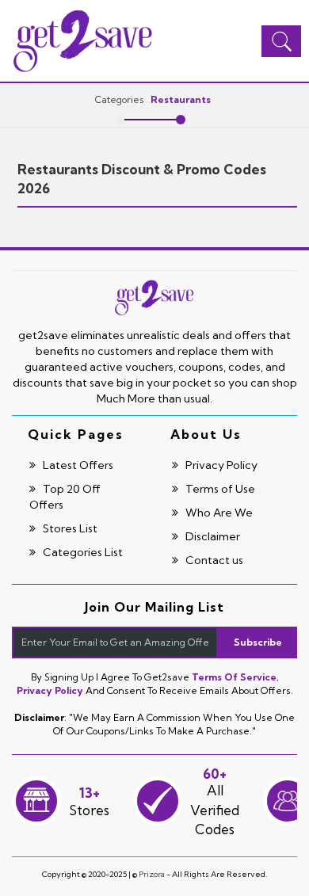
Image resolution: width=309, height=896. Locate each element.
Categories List (81, 552)
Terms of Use (219, 489)
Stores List (68, 528)
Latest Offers (76, 465)
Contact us (213, 560)
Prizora (152, 874)
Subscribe (258, 642)
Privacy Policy (220, 465)
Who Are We (218, 512)
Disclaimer (211, 536)
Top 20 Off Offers (65, 497)
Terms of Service (234, 677)
